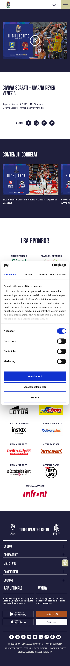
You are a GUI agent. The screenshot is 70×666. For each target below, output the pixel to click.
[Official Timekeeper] (19, 410)
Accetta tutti (35, 376)
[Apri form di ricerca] (54, 4)
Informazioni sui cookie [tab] (52, 274)
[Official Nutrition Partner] (51, 410)
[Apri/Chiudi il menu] (65, 4)
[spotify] (58, 637)
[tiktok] (46, 637)
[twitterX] (41, 637)
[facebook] (28, 123)
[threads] (23, 637)
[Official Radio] (51, 472)
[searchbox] (35, 4)
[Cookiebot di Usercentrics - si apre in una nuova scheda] (52, 265)
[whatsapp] (36, 123)
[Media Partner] (19, 451)
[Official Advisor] (35, 493)
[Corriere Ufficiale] (51, 430)
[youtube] (35, 637)
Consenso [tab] (10, 274)
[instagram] (17, 637)
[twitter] (44, 123)
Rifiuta (35, 397)
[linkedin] (52, 123)
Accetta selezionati (35, 387)
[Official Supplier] (19, 430)
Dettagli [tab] (28, 274)
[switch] (61, 341)
